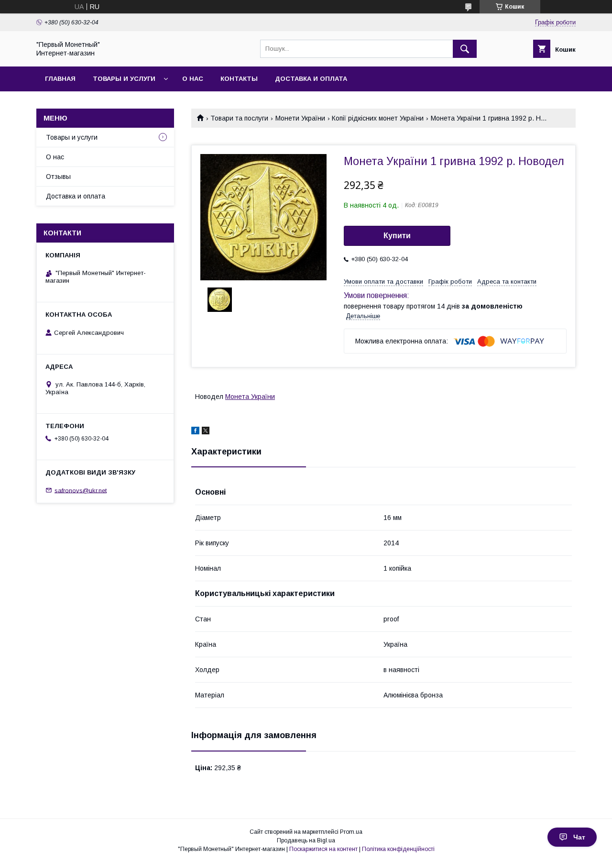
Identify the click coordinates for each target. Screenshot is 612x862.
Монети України (300, 118)
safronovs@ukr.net (81, 490)
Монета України (250, 396)
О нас (192, 78)
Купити (397, 236)
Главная (60, 78)
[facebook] (195, 432)
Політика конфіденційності (398, 849)
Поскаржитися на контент (323, 849)
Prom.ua (351, 832)
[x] (205, 432)
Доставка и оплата (311, 78)
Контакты (239, 78)
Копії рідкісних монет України (378, 118)
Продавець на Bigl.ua (306, 840)
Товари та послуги (239, 118)
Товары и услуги (124, 78)
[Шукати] (465, 49)
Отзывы (58, 176)
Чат (579, 837)
